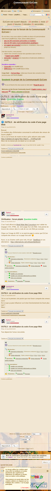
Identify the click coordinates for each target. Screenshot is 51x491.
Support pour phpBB (37, 457)
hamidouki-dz (10, 114)
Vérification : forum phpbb (19, 219)
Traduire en (4, 148)
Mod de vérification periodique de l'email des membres (26, 455)
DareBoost (37, 240)
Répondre (5, 109)
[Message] (1, 127)
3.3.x (45, 259)
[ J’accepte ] (25, 488)
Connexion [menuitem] (47, 11)
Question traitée (15, 99)
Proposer (27, 281)
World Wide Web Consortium (26, 225)
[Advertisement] (25, 184)
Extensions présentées (17, 259)
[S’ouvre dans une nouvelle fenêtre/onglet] (34, 480)
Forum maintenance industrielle (10, 151)
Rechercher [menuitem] (49, 18)
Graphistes (13, 106)
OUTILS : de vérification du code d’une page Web (21, 293)
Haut (49, 154)
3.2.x (42, 259)
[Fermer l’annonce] (48, 29)
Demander (20, 281)
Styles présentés (15, 262)
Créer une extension (16, 278)
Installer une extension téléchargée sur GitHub (23, 275)
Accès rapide (7, 11)
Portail (5, 14)
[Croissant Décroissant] (25, 439)
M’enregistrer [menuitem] (37, 11)
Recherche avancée (37, 109)
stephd (10, 457)
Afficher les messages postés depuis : (20, 434)
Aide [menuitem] (15, 11)
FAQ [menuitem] (20, 11)
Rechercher (34, 109)
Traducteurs (20, 106)
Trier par (22, 436)
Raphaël (8, 212)
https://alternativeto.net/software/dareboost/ (25, 242)
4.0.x (10, 260)
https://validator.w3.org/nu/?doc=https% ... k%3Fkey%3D (21, 139)
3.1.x (38, 259)
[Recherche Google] (43, 15)
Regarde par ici (37, 253)
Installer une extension (17, 273)
